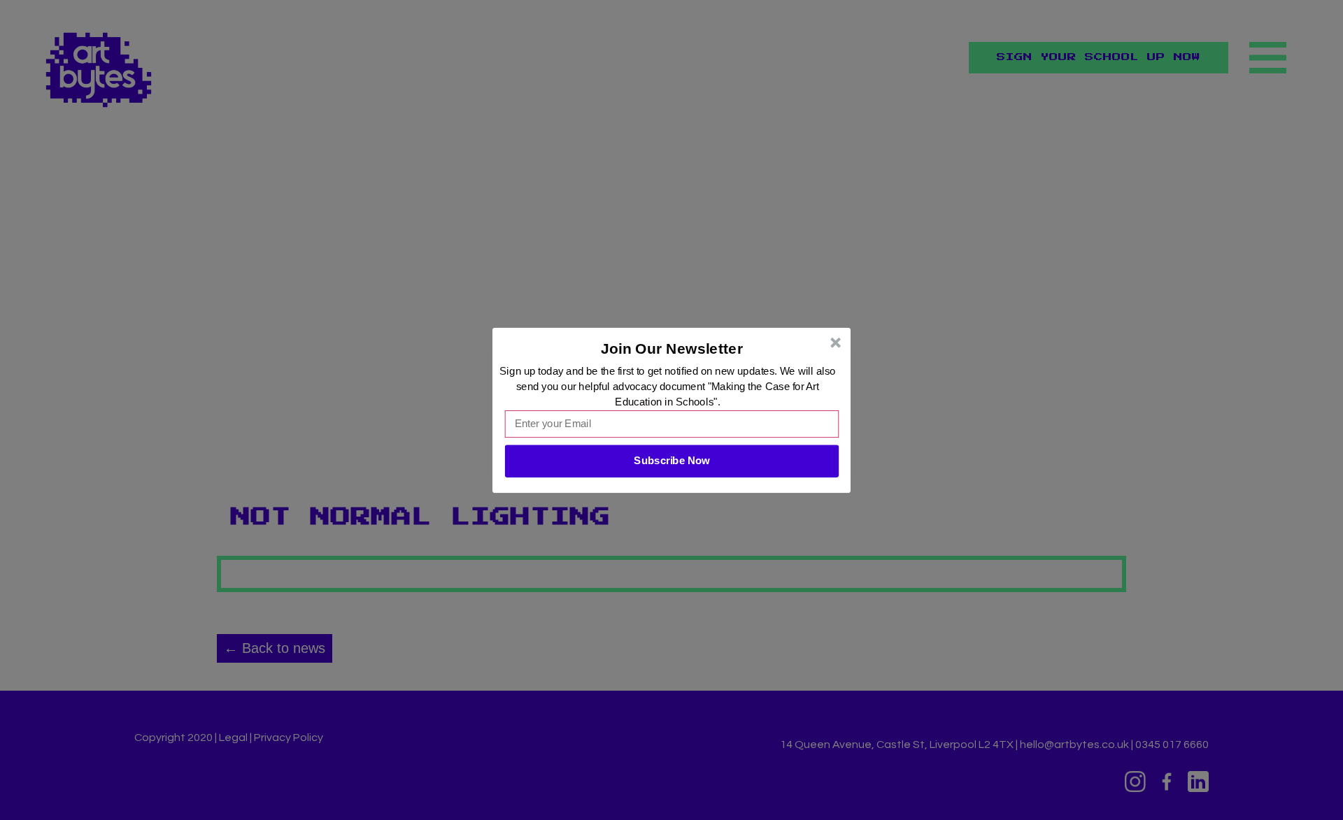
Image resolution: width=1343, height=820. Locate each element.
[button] (672, 348)
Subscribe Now (671, 460)
